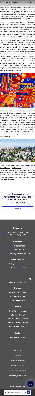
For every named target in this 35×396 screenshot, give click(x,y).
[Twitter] (8, 267)
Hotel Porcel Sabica (17, 296)
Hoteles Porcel (10, 166)
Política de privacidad (17, 360)
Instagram (13, 264)
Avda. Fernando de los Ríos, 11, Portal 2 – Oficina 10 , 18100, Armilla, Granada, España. (18, 234)
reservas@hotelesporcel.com (19, 254)
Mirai (23, 386)
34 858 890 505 (19, 246)
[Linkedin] (19, 267)
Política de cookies (17, 365)
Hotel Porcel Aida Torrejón (17, 323)
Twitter (13, 268)
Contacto (17, 350)
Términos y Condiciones (17, 376)
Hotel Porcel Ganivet (17, 311)
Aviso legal (17, 355)
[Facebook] (19, 264)
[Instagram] (6, 264)
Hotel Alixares (25, 166)
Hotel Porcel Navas (17, 300)
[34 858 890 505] (11, 246)
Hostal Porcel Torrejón (17, 327)
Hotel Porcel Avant (17, 315)
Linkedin (25, 268)
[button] (28, 392)
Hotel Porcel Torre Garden (17, 319)
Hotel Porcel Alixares (17, 292)
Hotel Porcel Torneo (17, 337)
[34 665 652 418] (11, 249)
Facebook (26, 264)
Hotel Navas (16, 168)
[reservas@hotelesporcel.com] (6, 253)
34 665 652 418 (19, 250)
